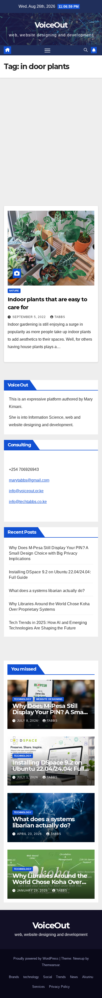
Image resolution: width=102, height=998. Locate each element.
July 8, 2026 (28, 720)
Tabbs (59, 317)
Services (38, 987)
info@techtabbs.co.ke (28, 501)
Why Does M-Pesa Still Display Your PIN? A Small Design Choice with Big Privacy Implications (48, 553)
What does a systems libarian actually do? (47, 591)
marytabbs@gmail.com (29, 480)
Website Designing (49, 699)
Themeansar (50, 965)
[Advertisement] (51, 131)
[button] (86, 50)
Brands (14, 977)
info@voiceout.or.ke (26, 491)
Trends (61, 977)
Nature (14, 290)
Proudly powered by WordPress (36, 958)
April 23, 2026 (30, 834)
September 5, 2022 (29, 317)
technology (22, 699)
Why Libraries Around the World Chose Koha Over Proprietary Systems (49, 882)
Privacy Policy (59, 987)
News (74, 977)
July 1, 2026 (28, 777)
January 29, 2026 (33, 890)
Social (47, 977)
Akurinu (87, 977)
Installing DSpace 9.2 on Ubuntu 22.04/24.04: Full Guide (48, 769)
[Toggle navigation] (47, 50)
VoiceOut (51, 25)
